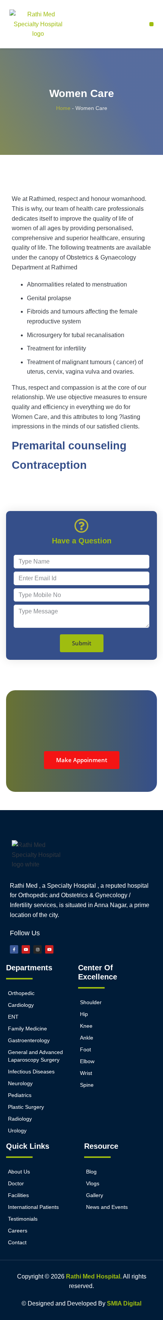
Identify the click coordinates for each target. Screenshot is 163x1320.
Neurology (20, 1083)
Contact (17, 1242)
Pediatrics (19, 1095)
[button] (151, 24)
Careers (17, 1231)
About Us (19, 1172)
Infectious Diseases (31, 1071)
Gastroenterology (29, 1040)
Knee (86, 1026)
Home (63, 108)
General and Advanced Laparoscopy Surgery (35, 1056)
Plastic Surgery (26, 1107)
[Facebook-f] (14, 949)
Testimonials (23, 1219)
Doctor (16, 1183)
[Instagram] (37, 949)
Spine (87, 1085)
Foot (85, 1049)
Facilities (18, 1195)
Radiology (20, 1119)
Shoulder (91, 1002)
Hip (84, 1014)
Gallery (94, 1195)
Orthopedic (21, 993)
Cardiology (21, 1005)
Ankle (86, 1038)
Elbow (87, 1061)
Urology (17, 1130)
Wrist (86, 1073)
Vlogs (92, 1183)
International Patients (33, 1207)
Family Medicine (27, 1028)
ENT (13, 1017)
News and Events (107, 1207)
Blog (91, 1172)
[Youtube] (26, 949)
